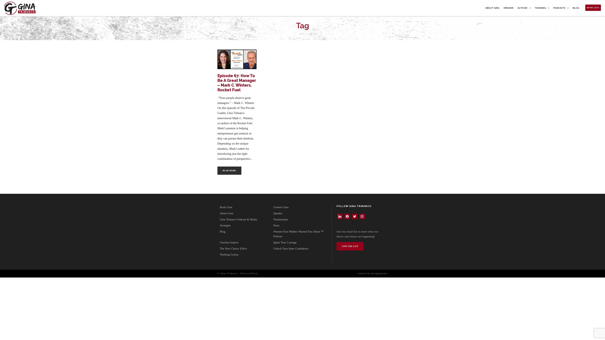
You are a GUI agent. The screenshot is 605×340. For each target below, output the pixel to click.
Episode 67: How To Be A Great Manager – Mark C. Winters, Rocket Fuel (236, 82)
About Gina (492, 8)
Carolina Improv (229, 242)
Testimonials (280, 219)
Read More (229, 170)
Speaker (508, 8)
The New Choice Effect (233, 248)
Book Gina (593, 8)
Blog (576, 8)
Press (276, 225)
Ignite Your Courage (285, 242)
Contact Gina (280, 207)
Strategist (225, 225)
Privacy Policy (249, 273)
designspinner (379, 273)
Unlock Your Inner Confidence (290, 248)
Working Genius (229, 254)
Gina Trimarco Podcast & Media (238, 219)
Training (540, 8)
